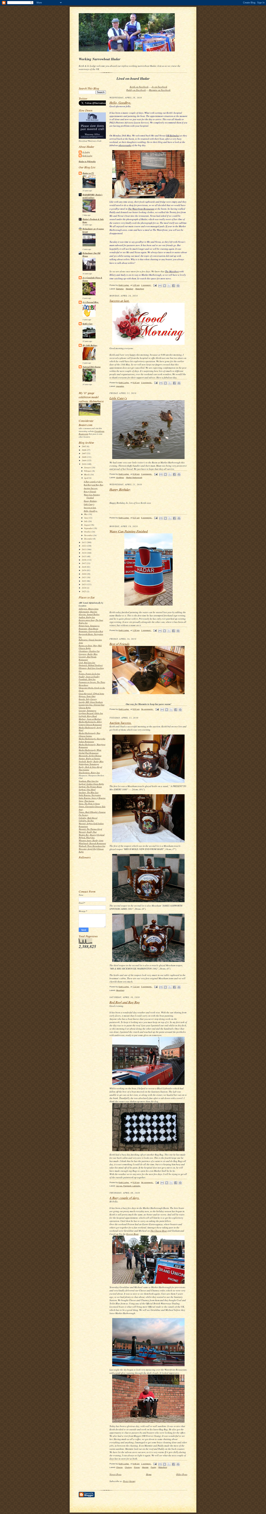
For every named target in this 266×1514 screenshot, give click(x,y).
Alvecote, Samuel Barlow (89, 614)
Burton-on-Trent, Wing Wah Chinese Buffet (90, 647)
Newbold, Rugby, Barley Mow (91, 761)
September (88, 528)
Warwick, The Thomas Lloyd (90, 829)
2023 (84, 584)
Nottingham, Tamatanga (89, 764)
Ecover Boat (132, 1234)
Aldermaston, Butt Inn (88, 611)
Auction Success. (91, 488)
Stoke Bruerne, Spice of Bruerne (92, 798)
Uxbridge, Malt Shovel (88, 817)
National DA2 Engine (92, 366)
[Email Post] (155, 285)
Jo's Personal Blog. (91, 302)
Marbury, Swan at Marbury (90, 719)
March (87, 474)
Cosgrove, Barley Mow (88, 654)
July (86, 521)
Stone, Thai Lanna (86, 800)
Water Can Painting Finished (92, 496)
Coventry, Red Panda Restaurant (87, 658)
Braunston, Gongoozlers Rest (91, 631)
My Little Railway (90, 345)
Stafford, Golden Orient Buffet (91, 784)
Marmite (145, 1467)
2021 (84, 577)
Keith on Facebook (139, 86)
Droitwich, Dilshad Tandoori (91, 665)
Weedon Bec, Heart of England (91, 834)
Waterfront (139, 289)
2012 (84, 545)
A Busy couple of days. (93, 481)
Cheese (119, 1467)
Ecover (137, 1467)
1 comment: (146, 285)
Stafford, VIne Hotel (87, 789)
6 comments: (146, 518)
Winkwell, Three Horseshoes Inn (92, 846)
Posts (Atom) (129, 1481)
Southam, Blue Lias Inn (88, 781)
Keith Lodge (87, 155)
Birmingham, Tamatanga (89, 625)
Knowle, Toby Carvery (88, 699)
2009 (84, 460)
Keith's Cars (87, 323)
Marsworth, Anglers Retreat (90, 755)
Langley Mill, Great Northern (91, 702)
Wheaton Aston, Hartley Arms (91, 840)
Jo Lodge (86, 152)
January (88, 467)
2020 (84, 574)
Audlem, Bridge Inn (87, 617)
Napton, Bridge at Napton (89, 758)
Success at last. (90, 507)
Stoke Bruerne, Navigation (90, 795)
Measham (120, 990)
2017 (84, 563)
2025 (84, 591)
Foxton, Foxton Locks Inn (89, 673)
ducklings (120, 478)
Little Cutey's (89, 504)
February (88, 470)
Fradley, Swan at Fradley (89, 676)
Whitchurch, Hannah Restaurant (92, 843)
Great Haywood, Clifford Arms (91, 693)
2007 (84, 453)
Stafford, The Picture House (90, 786)
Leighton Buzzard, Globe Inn (91, 713)
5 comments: (146, 987)
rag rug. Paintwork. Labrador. (128, 1186)
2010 (84, 464)
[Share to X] (169, 285)
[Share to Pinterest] (178, 285)
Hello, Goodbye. (91, 511)
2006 (84, 450)
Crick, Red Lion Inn (87, 662)
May (86, 514)
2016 (84, 559)
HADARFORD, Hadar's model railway (92, 196)
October (87, 531)
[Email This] (160, 285)
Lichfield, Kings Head (88, 716)
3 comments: (146, 383)
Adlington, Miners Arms (88, 608)
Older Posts (181, 1474)
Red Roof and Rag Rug (93, 484)
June (86, 517)
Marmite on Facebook (159, 90)
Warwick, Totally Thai (88, 832)
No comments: (147, 709)
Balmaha (120, 289)
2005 (84, 446)
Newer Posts (115, 1474)
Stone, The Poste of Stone (89, 803)
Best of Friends (90, 491)
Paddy (153, 1467)
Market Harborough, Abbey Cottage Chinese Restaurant (90, 723)
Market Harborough (134, 478)
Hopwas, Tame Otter (87, 696)
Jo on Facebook (159, 86)
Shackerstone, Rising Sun (89, 772)
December (88, 538)
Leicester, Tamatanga (87, 710)
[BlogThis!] (164, 285)
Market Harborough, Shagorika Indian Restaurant (92, 740)
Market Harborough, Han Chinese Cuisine (89, 734)
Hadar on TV (88, 173)
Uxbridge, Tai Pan (86, 820)
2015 (84, 556)
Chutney (128, 1467)
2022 (84, 581)
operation (120, 386)
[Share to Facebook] (173, 285)
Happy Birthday (90, 501)
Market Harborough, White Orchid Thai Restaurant (90, 751)
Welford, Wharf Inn (87, 837)
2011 (84, 542)
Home (149, 1474)
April (86, 478)
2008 (84, 457)
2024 (84, 587)
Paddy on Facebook (136, 90)
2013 (84, 549)
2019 (84, 570)
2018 (84, 566)
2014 (84, 552)
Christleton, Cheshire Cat (89, 651)
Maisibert (129, 289)
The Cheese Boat (158, 1230)
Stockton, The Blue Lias (88, 792)
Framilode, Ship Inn (87, 679)
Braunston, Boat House (88, 628)
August (87, 524)
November (88, 535)
